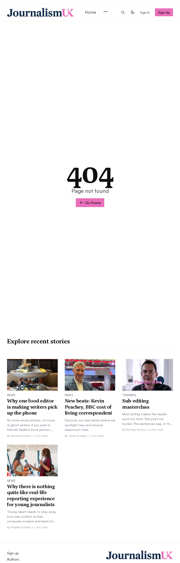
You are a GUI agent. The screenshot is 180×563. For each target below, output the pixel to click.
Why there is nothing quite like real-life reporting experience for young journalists (31, 495)
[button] (105, 12)
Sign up (13, 553)
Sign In (145, 12)
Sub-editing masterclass (135, 403)
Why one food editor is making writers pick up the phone (32, 406)
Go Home (93, 202)
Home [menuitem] (90, 12)
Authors (13, 559)
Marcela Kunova (21, 435)
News (11, 395)
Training (129, 395)
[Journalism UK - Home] (40, 12)
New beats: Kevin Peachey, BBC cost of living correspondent (88, 406)
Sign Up (164, 12)
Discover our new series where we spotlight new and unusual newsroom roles (90, 424)
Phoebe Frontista (21, 527)
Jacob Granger (77, 435)
